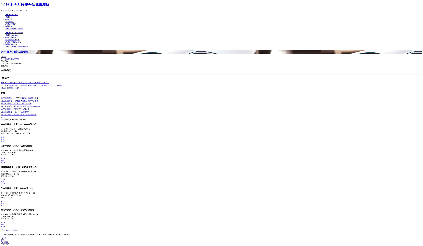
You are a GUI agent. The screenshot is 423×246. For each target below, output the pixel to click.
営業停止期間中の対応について (13, 88)
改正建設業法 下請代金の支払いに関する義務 (19, 101)
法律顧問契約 (10, 24)
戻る (2, 117)
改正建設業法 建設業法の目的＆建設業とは (18, 115)
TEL (2, 139)
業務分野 (8, 17)
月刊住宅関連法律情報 (14, 29)
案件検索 (8, 19)
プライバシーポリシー (10, 230)
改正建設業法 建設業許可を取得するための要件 (20, 106)
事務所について (11, 15)
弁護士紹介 (9, 22)
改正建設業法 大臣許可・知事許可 (15, 109)
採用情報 (8, 26)
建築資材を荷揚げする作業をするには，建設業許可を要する (25, 83)
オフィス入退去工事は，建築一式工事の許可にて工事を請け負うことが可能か (32, 85)
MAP (3, 137)
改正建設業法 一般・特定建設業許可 (16, 112)
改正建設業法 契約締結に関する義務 (16, 104)
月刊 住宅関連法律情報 (14, 51)
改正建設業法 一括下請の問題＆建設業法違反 (19, 98)
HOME (3, 57)
